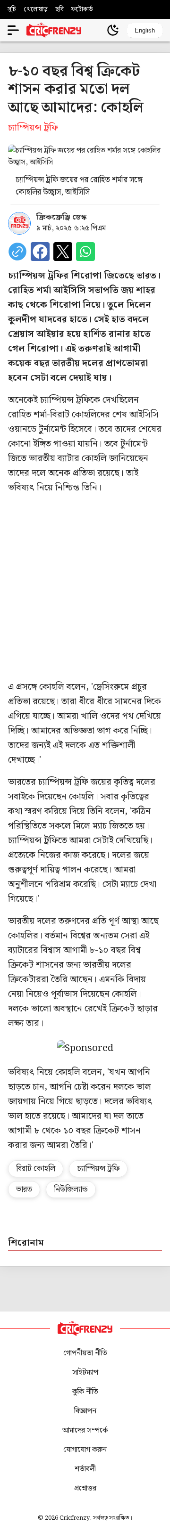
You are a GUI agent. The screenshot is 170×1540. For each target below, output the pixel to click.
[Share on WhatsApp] (85, 251)
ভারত (24, 1189)
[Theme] (112, 30)
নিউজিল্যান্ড (71, 1189)
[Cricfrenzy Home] (53, 30)
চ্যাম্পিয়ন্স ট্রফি (98, 1169)
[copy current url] (17, 251)
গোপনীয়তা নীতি (85, 1353)
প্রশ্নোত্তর (85, 1488)
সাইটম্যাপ (85, 1372)
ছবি (59, 9)
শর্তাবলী (85, 1469)
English (145, 30)
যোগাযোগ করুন (85, 1450)
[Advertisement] (85, 587)
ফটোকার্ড (82, 9)
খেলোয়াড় (36, 9)
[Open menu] (13, 30)
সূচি (12, 9)
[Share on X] (62, 251)
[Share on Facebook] (40, 251)
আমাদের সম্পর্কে (85, 1430)
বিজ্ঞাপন (85, 1411)
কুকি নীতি (85, 1392)
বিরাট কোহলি (35, 1169)
